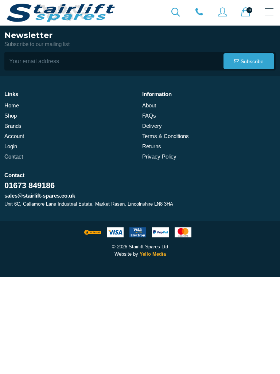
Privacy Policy (159, 156)
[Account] (199, 12)
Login (10, 146)
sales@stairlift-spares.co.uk (39, 195)
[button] (248, 61)
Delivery (152, 126)
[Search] (176, 12)
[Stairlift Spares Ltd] (61, 13)
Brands (13, 126)
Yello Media (153, 254)
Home (11, 105)
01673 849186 (29, 185)
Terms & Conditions (165, 136)
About (149, 105)
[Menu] (269, 12)
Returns (151, 146)
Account (14, 136)
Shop (10, 115)
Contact (13, 156)
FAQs (149, 115)
